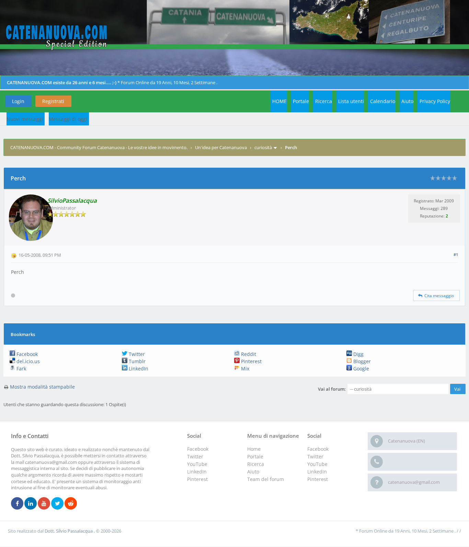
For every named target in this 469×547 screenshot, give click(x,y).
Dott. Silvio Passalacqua (69, 531)
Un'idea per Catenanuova (221, 147)
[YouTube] (44, 504)
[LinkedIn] (30, 504)
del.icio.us (27, 361)
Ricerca (323, 101)
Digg (358, 354)
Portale (301, 101)
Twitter (136, 354)
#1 (456, 254)
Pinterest (251, 361)
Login (18, 101)
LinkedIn (137, 368)
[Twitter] (57, 504)
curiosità (263, 147)
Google (360, 368)
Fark (20, 368)
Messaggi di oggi (68, 119)
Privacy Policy (435, 101)
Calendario (382, 101)
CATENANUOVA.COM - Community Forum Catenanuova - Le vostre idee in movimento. (98, 147)
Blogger (361, 361)
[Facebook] (17, 504)
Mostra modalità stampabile (42, 386)
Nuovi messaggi (25, 119)
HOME (279, 101)
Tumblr (136, 361)
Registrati (53, 101)
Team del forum (265, 479)
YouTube (317, 464)
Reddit (248, 354)
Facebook (26, 354)
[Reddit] (71, 504)
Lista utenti (351, 101)
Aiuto (407, 101)
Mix (244, 368)
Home (254, 449)
